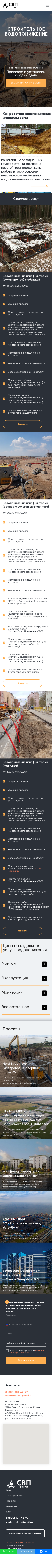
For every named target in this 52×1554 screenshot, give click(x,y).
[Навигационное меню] (47, 5)
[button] (26, 83)
